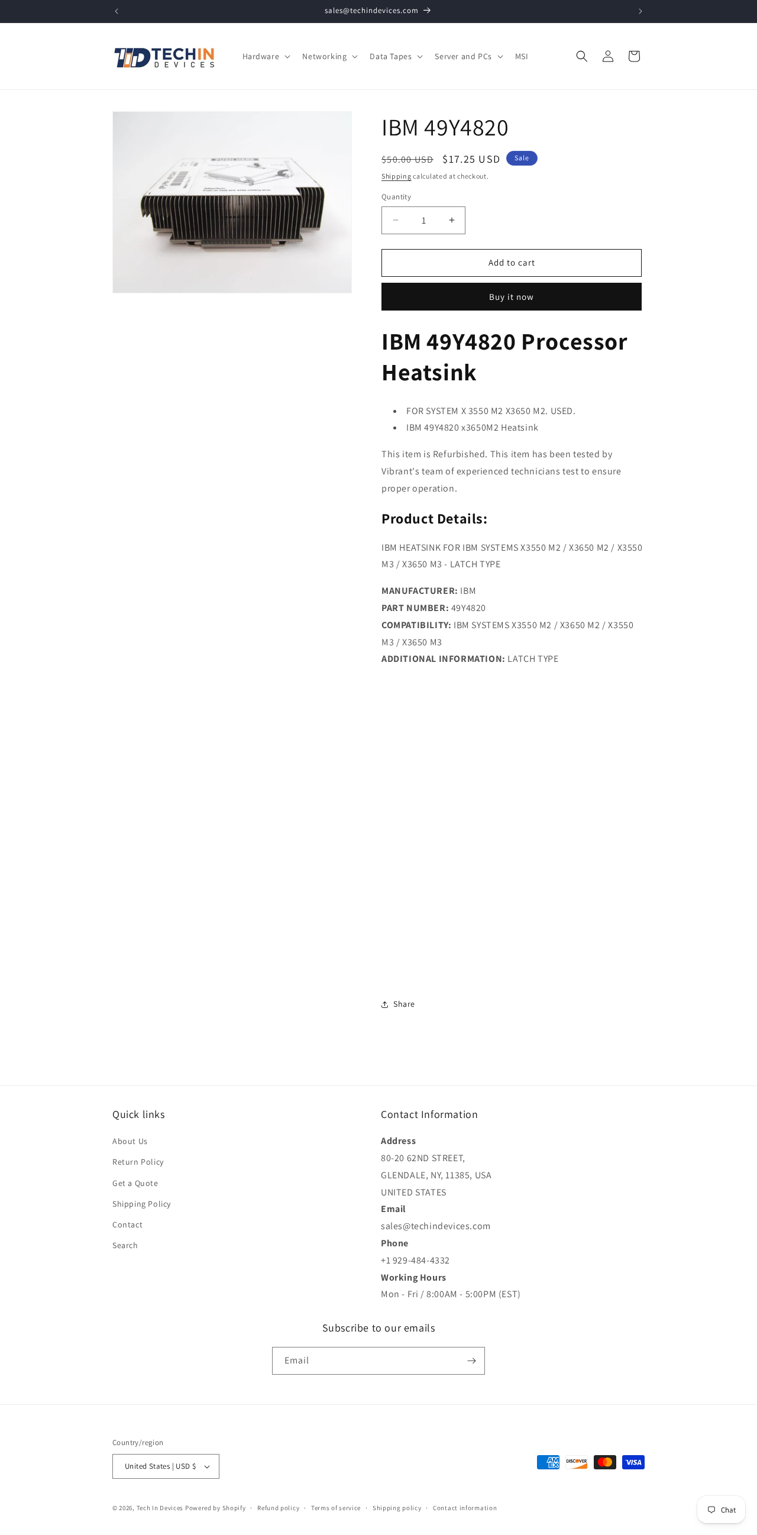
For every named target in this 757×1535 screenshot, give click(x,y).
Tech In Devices (160, 1508)
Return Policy (138, 1161)
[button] (265, 56)
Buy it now (511, 296)
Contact (127, 1224)
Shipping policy (397, 1508)
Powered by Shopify (215, 1508)
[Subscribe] (471, 1361)
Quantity (396, 197)
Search (125, 1245)
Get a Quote (135, 1183)
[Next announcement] (640, 11)
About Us (130, 1141)
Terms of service (336, 1508)
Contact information (465, 1508)
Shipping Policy (141, 1203)
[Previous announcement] (116, 11)
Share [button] (404, 1003)
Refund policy (278, 1508)
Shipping (396, 176)
